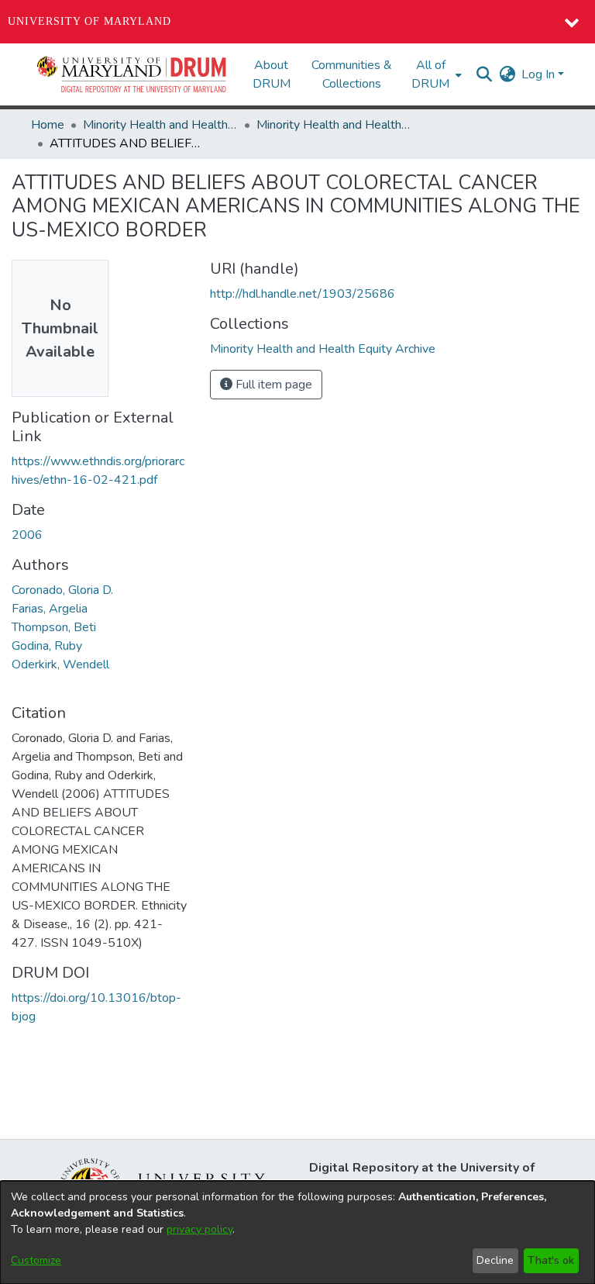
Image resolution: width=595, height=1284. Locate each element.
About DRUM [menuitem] (272, 74)
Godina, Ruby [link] (47, 645)
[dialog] (297, 1232)
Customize (36, 1260)
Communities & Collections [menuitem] (351, 74)
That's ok (551, 1260)
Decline (495, 1260)
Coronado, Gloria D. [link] (62, 590)
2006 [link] (27, 535)
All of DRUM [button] (430, 74)
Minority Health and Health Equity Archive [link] (160, 124)
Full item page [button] (272, 384)
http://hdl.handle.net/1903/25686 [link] (302, 293)
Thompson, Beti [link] (54, 627)
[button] (132, 74)
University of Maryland (89, 21)
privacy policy (199, 1229)
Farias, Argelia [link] (50, 608)
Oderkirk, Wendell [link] (60, 664)
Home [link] (47, 124)
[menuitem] (435, 74)
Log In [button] (539, 74)
